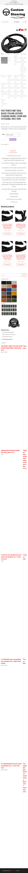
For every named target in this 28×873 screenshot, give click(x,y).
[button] (24, 35)
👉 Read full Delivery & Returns (7, 339)
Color (3, 134)
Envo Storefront (22, 870)
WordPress (13, 870)
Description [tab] (13, 151)
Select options (7, 233)
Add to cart (13, 139)
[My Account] (17, 30)
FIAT (8, 144)
